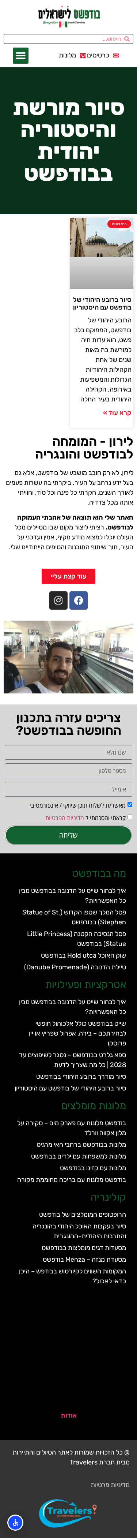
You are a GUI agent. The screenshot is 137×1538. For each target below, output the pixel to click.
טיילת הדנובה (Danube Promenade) (75, 967)
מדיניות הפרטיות (64, 818)
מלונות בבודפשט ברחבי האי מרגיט (81, 1145)
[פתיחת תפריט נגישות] (15, 1523)
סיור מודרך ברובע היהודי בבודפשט (81, 1077)
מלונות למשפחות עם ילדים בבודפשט (78, 1156)
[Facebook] (78, 600)
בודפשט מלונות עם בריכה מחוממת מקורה (71, 1180)
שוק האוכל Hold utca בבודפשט (83, 955)
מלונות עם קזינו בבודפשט (93, 1168)
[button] (21, 56)
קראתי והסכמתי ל (85, 818)
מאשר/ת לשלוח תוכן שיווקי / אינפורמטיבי (78, 805)
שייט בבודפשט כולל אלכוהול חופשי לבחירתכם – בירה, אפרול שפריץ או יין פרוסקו (77, 1033)
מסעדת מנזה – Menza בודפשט (84, 1260)
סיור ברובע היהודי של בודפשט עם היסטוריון (102, 304)
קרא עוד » (117, 413)
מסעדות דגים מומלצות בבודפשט (84, 1248)
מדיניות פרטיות (110, 1485)
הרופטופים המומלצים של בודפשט (82, 1214)
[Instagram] (58, 600)
